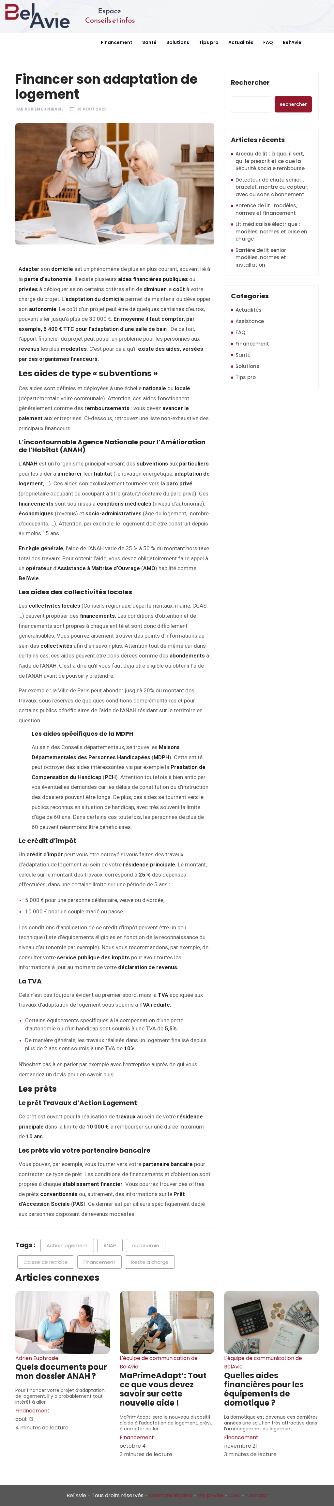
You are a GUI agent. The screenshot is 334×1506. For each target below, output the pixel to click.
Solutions (177, 42)
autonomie (145, 1245)
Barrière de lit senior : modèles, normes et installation (262, 257)
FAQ (268, 42)
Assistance (249, 321)
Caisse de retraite (45, 1262)
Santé (149, 42)
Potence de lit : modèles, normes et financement (266, 209)
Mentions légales (170, 1495)
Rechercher (250, 83)
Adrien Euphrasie (44, 109)
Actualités (240, 42)
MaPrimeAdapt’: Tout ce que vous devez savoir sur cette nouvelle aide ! (163, 1389)
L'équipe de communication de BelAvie (159, 1362)
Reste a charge (150, 1262)
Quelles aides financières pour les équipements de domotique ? (264, 1389)
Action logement (67, 1245)
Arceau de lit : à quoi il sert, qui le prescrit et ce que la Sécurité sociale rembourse (270, 161)
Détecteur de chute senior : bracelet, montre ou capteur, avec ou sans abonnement (271, 187)
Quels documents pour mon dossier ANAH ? (61, 1372)
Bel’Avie (292, 42)
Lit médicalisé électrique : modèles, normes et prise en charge (271, 231)
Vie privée (210, 1495)
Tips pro (209, 42)
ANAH (109, 1245)
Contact (256, 1495)
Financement (116, 42)
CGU (234, 1495)
